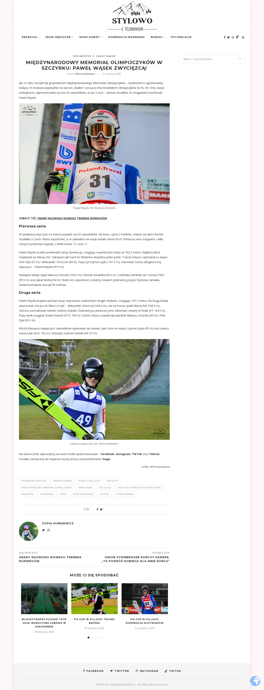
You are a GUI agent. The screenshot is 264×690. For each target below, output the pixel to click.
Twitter (154, 454)
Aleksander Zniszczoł (34, 480)
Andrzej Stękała (62, 480)
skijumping (27, 494)
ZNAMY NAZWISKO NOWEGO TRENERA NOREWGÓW (72, 218)
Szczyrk (104, 494)
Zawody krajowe (106, 56)
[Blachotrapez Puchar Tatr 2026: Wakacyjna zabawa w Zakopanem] (44, 598)
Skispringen (47, 494)
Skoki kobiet (89, 37)
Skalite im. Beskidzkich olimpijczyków (139, 487)
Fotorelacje (181, 37)
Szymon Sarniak (125, 494)
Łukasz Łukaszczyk (89, 480)
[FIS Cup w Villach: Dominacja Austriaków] (145, 598)
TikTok (137, 454)
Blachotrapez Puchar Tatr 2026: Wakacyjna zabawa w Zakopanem (44, 623)
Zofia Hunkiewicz (85, 73)
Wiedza (156, 37)
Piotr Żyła (105, 487)
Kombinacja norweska (126, 37)
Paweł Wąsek (85, 487)
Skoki (63, 494)
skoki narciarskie (83, 494)
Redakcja (29, 37)
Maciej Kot (113, 480)
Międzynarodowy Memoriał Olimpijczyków (46, 487)
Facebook (107, 454)
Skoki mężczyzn (58, 37)
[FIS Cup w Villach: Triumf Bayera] (94, 598)
